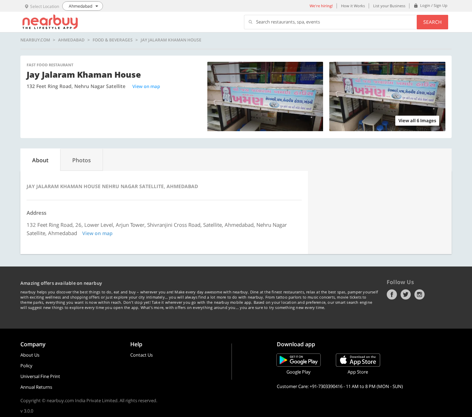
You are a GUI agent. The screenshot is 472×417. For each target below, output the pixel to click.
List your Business (389, 5)
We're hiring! (321, 5)
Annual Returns (36, 387)
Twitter (405, 294)
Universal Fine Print (40, 376)
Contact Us (141, 355)
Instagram (419, 294)
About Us (29, 355)
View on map (146, 86)
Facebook (392, 294)
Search (432, 22)
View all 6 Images (417, 120)
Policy (26, 365)
